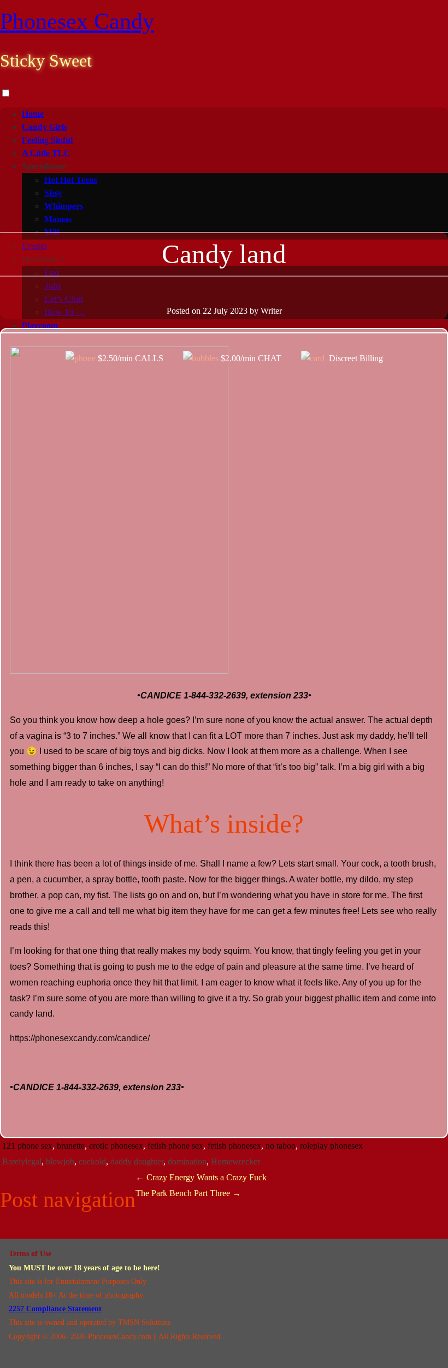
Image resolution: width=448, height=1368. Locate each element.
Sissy (53, 193)
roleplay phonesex (331, 1145)
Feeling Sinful (47, 140)
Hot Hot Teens (70, 179)
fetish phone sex (175, 1145)
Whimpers (63, 206)
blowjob (60, 1161)
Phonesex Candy (77, 21)
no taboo (281, 1145)
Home (33, 113)
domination (187, 1161)
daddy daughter (136, 1161)
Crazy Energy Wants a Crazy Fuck (201, 1177)
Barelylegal (22, 1161)
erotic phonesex (116, 1145)
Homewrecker (235, 1161)
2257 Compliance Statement (55, 1309)
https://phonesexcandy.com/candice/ (80, 1038)
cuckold (92, 1161)
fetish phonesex (234, 1145)
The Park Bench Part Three (188, 1193)
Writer (271, 310)
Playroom (40, 325)
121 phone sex (27, 1145)
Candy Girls (44, 127)
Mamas (58, 219)
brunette (71, 1145)
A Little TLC (46, 153)
